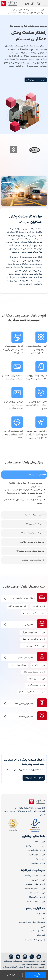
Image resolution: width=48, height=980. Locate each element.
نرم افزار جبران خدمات (18, 665)
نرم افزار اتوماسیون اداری (35, 846)
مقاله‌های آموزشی (38, 931)
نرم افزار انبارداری (38, 606)
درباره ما (42, 918)
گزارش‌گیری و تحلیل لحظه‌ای (33, 560)
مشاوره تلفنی (12, 974)
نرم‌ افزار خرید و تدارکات (17, 606)
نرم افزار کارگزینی (38, 665)
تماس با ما (41, 913)
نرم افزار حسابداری (38, 863)
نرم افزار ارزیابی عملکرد (36, 897)
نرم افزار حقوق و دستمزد (35, 884)
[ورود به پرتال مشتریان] (33, 4)
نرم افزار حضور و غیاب (36, 893)
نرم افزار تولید (40, 859)
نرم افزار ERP (40, 841)
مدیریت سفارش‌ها (36, 474)
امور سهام (41, 935)
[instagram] (24, 956)
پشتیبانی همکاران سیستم (35, 940)
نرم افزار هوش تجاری (37, 854)
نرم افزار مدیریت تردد (37, 678)
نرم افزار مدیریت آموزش (36, 685)
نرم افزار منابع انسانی (36, 850)
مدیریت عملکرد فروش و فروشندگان (30, 551)
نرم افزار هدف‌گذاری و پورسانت (33, 645)
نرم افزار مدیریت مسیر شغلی (34, 672)
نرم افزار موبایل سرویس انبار (34, 613)
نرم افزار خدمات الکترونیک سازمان (32, 692)
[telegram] (18, 956)
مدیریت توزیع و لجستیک (34, 514)
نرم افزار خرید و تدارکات (36, 901)
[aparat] (11, 956)
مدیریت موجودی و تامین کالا (32, 533)
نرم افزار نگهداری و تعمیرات (34, 888)
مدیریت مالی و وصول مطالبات (32, 542)
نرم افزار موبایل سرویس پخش (33, 639)
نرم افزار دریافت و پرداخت (35, 875)
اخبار (43, 927)
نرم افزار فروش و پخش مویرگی (33, 632)
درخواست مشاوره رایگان (35, 80)
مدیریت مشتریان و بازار (35, 524)
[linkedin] (38, 956)
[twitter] (31, 956)
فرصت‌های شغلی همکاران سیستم (32, 922)
